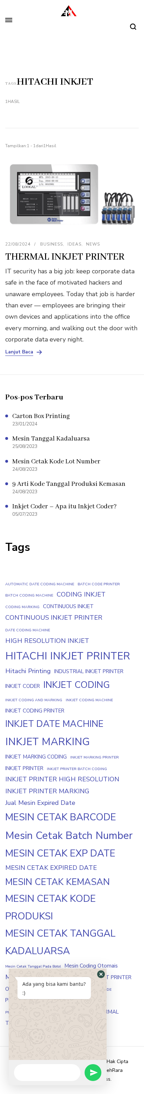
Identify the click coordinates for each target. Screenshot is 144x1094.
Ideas (74, 244)
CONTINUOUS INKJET (68, 606)
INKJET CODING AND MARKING (33, 700)
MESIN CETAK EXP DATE (60, 853)
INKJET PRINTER (24, 768)
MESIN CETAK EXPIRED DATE (51, 867)
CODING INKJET (81, 594)
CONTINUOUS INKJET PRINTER (53, 617)
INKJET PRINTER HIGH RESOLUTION (62, 779)
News (93, 244)
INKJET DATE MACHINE (54, 724)
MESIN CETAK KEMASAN (57, 882)
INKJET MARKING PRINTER (94, 757)
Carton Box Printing (41, 416)
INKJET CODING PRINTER (34, 710)
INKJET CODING (76, 685)
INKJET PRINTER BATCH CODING (77, 768)
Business (51, 244)
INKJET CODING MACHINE (89, 700)
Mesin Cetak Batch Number (68, 835)
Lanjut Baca (19, 352)
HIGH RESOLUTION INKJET (47, 640)
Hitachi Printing (28, 671)
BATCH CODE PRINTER (99, 584)
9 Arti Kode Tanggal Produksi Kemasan (68, 484)
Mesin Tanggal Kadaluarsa (51, 439)
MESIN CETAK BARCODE (60, 817)
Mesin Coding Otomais (91, 965)
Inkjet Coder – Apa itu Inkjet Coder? (64, 506)
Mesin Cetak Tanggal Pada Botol (33, 966)
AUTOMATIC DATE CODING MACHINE (39, 584)
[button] (101, 974)
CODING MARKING (22, 607)
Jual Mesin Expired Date (40, 802)
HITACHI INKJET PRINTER (67, 656)
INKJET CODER (22, 686)
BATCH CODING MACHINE (29, 595)
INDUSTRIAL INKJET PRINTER (88, 671)
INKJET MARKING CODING (36, 756)
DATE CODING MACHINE (27, 630)
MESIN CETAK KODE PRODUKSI (50, 907)
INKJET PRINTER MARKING (47, 791)
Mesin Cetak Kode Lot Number (56, 461)
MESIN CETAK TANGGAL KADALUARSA (60, 942)
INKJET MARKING (47, 742)
